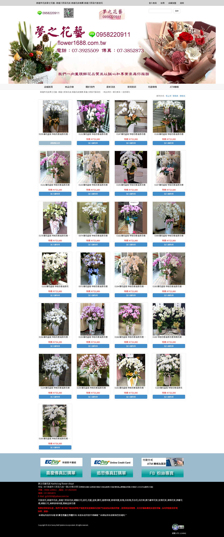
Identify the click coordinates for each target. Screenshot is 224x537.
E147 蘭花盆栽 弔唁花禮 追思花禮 (131, 134)
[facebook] (163, 473)
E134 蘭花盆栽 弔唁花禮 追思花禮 (55, 387)
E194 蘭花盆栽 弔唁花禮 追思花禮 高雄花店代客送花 (137, 286)
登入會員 (153, 3)
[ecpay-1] (112, 462)
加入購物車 (93, 143)
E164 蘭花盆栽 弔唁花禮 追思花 (168, 387)
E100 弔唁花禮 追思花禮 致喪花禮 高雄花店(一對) (174, 337)
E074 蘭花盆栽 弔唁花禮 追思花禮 (93, 235)
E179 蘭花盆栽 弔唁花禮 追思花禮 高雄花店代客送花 (61, 235)
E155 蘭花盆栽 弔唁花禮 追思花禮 (131, 184)
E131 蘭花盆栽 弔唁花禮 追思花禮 (55, 184)
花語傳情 (152, 86)
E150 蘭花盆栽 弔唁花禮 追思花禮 (93, 337)
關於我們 (90, 86)
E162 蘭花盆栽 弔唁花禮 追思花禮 (131, 235)
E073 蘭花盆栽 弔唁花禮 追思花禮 (93, 286)
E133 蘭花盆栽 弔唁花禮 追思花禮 (93, 184)
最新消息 (110, 86)
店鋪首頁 (48, 86)
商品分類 (69, 86)
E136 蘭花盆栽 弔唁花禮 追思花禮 (169, 134)
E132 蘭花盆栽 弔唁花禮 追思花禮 (93, 134)
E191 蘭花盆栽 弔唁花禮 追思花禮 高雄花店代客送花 (137, 387)
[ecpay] (61, 462)
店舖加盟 (172, 3)
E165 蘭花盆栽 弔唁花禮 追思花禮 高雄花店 (57, 438)
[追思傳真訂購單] (112, 473)
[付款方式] (163, 462)
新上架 (169, 95)
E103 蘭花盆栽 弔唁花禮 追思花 (55, 286)
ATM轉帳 (174, 86)
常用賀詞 (131, 86)
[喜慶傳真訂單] (61, 473)
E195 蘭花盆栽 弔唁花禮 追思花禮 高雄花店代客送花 (175, 286)
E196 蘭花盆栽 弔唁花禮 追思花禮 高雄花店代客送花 (61, 337)
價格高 (175, 95)
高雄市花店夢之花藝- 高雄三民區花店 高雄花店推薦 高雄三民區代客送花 (69, 2)
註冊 (162, 3)
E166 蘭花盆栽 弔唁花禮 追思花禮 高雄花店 (133, 337)
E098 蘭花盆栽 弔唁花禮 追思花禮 (169, 235)
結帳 (182, 3)
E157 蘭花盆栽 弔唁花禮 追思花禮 (169, 184)
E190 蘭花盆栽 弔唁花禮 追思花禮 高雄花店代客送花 (99, 387)
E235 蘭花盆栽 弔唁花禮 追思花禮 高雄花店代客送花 (61, 134)
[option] (112, 52)
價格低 (182, 95)
